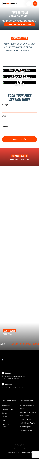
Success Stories (7, 409)
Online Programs (25, 427)
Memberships (6, 406)
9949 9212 (5, 379)
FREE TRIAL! (8, 334)
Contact (4, 417)
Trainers (4, 413)
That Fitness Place (9, 401)
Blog (3, 420)
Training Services (26, 401)
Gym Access (24, 416)
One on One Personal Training (19, 77)
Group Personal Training (28, 412)
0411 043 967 (15, 379)
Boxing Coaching (26, 419)
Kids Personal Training (27, 430)
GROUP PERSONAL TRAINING (19, 70)
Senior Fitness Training (27, 423)
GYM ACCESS (19, 83)
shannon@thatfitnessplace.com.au (13, 376)
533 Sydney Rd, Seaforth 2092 (12, 387)
